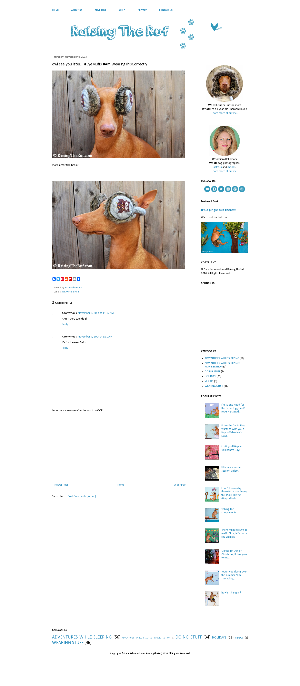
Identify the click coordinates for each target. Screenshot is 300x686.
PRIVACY (142, 10)
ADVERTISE (100, 10)
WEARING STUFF (70, 292)
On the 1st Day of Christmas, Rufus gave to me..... (234, 554)
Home (121, 484)
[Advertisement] (120, 446)
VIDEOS (209, 381)
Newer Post (61, 484)
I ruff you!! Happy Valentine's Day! (231, 448)
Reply (65, 324)
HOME (55, 10)
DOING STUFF (212, 371)
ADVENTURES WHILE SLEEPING (222, 358)
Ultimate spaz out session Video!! (231, 469)
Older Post (180, 484)
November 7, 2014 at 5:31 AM (95, 336)
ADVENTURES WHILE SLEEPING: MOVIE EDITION (222, 365)
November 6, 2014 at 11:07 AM (96, 313)
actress (217, 167)
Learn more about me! (225, 113)
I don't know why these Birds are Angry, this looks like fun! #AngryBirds (234, 493)
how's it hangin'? (231, 592)
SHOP (122, 10)
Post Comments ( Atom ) (82, 496)
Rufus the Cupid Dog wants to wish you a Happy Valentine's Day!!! (233, 430)
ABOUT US (76, 10)
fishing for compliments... (229, 511)
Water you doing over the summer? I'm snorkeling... (234, 575)
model (231, 167)
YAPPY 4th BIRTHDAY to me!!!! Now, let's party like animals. (234, 533)
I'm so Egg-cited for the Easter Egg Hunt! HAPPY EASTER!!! (233, 408)
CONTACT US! (166, 10)
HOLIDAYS (210, 376)
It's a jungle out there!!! (218, 210)
